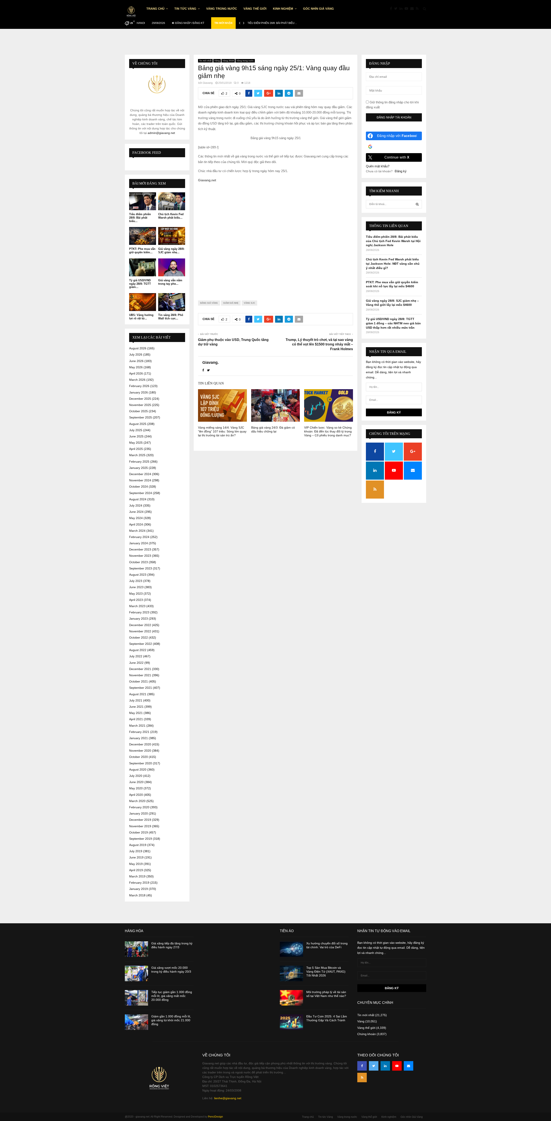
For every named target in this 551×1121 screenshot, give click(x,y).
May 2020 (136, 788)
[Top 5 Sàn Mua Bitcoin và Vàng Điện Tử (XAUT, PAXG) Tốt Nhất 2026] (291, 973)
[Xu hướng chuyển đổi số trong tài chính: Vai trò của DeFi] (291, 949)
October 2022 (138, 637)
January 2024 (138, 543)
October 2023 (138, 562)
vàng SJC (249, 303)
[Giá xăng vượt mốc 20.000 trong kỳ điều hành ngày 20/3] (136, 973)
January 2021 (138, 738)
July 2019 (135, 851)
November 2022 (140, 631)
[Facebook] (392, 8)
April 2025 (136, 449)
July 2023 (135, 581)
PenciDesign (215, 1116)
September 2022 (140, 643)
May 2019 (136, 864)
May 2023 (136, 593)
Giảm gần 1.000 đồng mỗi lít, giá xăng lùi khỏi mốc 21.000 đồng (171, 1020)
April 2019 (136, 870)
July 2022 (135, 656)
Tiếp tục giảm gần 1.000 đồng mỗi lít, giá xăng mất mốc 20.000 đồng (171, 995)
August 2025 (137, 424)
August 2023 (137, 574)
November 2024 (140, 480)
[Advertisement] (275, 238)
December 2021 (140, 669)
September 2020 (140, 763)
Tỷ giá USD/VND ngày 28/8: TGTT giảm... (140, 284)
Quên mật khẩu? (377, 166)
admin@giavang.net (161, 133)
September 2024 (140, 493)
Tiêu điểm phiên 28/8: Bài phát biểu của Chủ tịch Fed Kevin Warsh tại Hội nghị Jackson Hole (393, 241)
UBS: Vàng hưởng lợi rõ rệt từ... (141, 316)
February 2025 (139, 461)
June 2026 (136, 361)
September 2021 (140, 687)
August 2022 (137, 650)
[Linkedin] (402, 8)
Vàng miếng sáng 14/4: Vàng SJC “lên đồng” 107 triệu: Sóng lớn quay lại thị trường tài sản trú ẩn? (222, 431)
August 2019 (137, 845)
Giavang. (208, 82)
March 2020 (137, 801)
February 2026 (139, 386)
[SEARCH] (417, 204)
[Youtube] (407, 8)
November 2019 (140, 826)
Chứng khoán (366, 1034)
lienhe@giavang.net (227, 1098)
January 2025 (138, 468)
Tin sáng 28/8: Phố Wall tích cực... (170, 316)
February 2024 (139, 537)
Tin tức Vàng (185, 8)
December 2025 (140, 398)
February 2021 (139, 732)
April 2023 (136, 600)
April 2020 (136, 794)
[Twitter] (396, 8)
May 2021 (136, 713)
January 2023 (138, 618)
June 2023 (136, 587)
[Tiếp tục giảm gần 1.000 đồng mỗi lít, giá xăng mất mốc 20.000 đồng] (136, 998)
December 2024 (140, 474)
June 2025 (136, 436)
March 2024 (137, 530)
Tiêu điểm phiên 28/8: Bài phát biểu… (272, 23)
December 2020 (140, 744)
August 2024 (137, 499)
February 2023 (139, 612)
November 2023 (140, 555)
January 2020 (138, 813)
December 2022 (140, 625)
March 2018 (137, 895)
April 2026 (136, 373)
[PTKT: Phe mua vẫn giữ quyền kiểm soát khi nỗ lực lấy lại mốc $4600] (142, 236)
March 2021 (137, 725)
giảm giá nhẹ (230, 303)
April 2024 (136, 524)
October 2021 (138, 681)
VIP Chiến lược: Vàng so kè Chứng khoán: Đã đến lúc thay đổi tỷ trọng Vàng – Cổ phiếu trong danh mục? (328, 431)
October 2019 (138, 832)
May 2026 (136, 367)
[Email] (413, 8)
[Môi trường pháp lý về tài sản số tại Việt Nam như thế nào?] (291, 998)
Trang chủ (155, 8)
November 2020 (140, 750)
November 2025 (140, 405)
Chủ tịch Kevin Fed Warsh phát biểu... (171, 216)
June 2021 (136, 706)
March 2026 (137, 379)
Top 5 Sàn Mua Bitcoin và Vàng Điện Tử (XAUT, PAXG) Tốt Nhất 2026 (325, 971)
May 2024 (136, 518)
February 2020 (139, 807)
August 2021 (137, 694)
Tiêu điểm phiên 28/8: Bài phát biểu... (140, 217)
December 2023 (140, 549)
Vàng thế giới (254, 8)
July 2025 (135, 430)
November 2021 (140, 675)
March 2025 (137, 455)
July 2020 (135, 775)
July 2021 (135, 700)
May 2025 (136, 442)
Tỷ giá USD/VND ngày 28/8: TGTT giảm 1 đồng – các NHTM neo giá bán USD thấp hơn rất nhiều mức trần (393, 323)
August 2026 (137, 348)
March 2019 (137, 876)
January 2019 (138, 889)
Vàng (217, 60)
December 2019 (140, 819)
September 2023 (140, 568)
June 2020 (136, 782)
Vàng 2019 (228, 60)
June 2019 (136, 857)
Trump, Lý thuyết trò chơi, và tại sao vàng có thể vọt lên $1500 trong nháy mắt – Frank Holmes (319, 344)
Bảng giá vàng (209, 303)
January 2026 (138, 392)
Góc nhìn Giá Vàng (318, 8)
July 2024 (135, 505)
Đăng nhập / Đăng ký (189, 23)
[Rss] (418, 8)
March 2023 (137, 606)
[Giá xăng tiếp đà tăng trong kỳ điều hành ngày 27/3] (136, 949)
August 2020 (137, 769)
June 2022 (136, 662)
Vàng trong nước (221, 8)
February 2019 (139, 882)
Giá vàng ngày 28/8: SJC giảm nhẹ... (171, 250)
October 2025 (138, 411)
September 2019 (140, 838)
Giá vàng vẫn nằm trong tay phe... (170, 282)
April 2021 (136, 719)
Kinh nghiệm (283, 8)
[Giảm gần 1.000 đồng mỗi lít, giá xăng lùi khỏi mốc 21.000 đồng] (136, 1022)
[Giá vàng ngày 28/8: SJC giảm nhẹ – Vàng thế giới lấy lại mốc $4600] (171, 236)
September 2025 (140, 417)
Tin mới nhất (205, 60)
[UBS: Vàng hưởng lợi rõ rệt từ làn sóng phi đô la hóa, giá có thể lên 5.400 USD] (142, 302)
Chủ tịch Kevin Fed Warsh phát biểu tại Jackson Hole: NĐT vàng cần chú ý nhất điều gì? (392, 263)
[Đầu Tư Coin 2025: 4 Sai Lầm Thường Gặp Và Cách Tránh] (291, 1022)
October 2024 (138, 486)
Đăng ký (401, 171)
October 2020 (138, 757)
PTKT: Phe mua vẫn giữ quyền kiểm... (142, 250)
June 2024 (136, 511)
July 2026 (135, 354)
